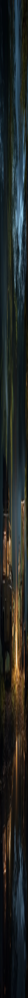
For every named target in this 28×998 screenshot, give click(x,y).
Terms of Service (10, 994)
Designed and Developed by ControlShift (9, 993)
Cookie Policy (16, 994)
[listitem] (14, 979)
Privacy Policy (4, 994)
